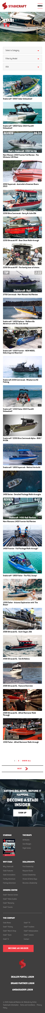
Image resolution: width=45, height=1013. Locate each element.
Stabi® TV (27, 923)
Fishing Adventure (9, 883)
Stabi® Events (8, 907)
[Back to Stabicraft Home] (14, 5)
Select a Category (12, 50)
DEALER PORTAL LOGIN (22, 977)
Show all (26, 761)
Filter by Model (11, 59)
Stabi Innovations (9, 875)
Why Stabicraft (8, 867)
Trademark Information (11, 1005)
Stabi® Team (7, 935)
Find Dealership (28, 867)
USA (7, 67)
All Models (26, 840)
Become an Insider (18, 948)
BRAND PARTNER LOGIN (22, 983)
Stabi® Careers (29, 935)
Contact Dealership (29, 875)
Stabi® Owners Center (10, 895)
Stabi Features (8, 871)
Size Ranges (27, 844)
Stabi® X (6, 939)
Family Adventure (9, 879)
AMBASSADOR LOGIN (22, 990)
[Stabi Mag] (13, 847)
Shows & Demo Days (30, 879)
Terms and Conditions (27, 1005)
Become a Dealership (30, 883)
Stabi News (7, 923)
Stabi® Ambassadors (31, 931)
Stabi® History (8, 927)
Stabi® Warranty (8, 903)
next (19, 769)
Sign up (22, 813)
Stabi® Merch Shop (9, 931)
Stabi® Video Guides (10, 899)
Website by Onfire (30, 1002)
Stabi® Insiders (29, 927)
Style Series (27, 848)
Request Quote (28, 871)
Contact (26, 939)
